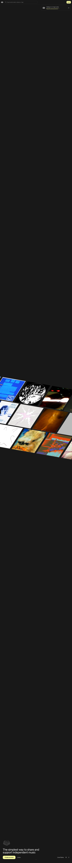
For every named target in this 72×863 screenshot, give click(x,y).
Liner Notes (60, 857)
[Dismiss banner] (69, 8)
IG (66, 857)
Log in (68, 2)
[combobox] (22, 2)
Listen (19, 857)
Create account (9, 857)
